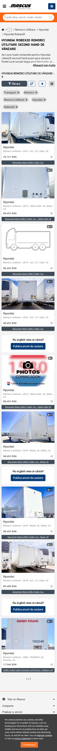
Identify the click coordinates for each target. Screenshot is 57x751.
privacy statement (23, 738)
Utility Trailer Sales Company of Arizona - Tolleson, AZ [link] (28, 670)
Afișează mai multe (44, 65)
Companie (7, 706)
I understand (29, 744)
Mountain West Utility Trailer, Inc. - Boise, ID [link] (28, 461)
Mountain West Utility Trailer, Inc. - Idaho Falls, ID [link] (28, 219)
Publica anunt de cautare (28, 346)
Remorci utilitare (25, 29)
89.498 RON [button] (9, 586)
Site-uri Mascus (16, 699)
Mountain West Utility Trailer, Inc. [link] (28, 162)
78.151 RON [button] (9, 157)
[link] (28, 127)
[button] (14, 84)
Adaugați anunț (51, 6)
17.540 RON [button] (9, 664)
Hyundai (44, 29)
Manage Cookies (44, 735)
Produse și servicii (12, 712)
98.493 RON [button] (9, 213)
